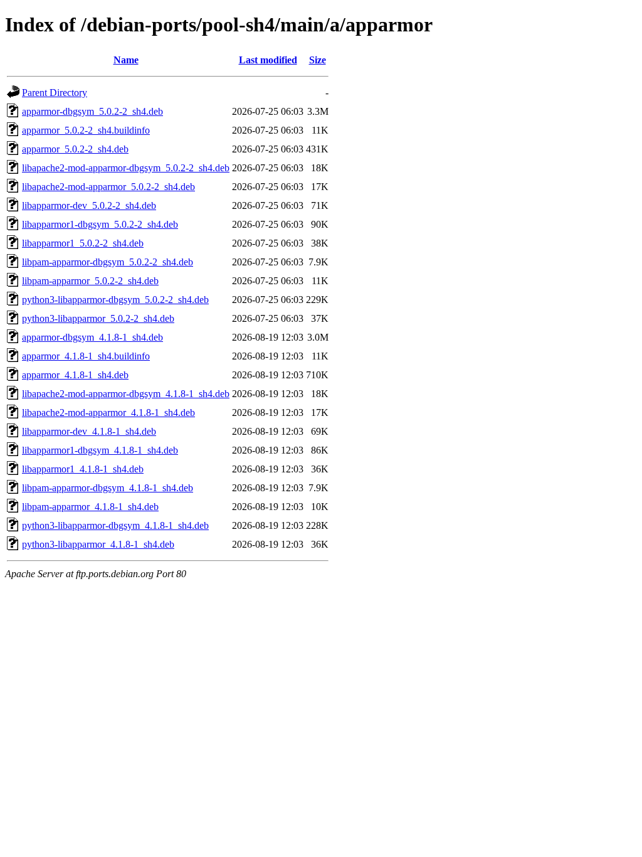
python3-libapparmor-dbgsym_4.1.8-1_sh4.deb (115, 525)
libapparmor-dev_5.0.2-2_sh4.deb (89, 205)
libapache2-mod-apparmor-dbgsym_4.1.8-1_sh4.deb (125, 393)
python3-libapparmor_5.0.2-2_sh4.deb (98, 318)
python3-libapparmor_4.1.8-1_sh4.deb (98, 544)
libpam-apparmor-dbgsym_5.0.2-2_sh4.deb (107, 262)
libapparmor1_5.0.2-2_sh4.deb (83, 243)
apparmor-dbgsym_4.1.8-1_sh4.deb (92, 337)
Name (126, 60)
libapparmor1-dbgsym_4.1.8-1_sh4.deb (100, 450)
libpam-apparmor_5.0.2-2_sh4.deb (90, 280)
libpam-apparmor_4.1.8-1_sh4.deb (90, 506)
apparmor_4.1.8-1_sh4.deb (75, 375)
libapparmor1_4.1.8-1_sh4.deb (83, 469)
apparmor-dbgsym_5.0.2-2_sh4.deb (92, 111)
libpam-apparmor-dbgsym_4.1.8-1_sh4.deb (107, 487)
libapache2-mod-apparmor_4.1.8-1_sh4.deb (108, 412)
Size (317, 60)
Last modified (268, 60)
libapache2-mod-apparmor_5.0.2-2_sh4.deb (108, 186)
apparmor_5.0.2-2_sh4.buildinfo (86, 130)
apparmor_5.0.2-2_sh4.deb (75, 149)
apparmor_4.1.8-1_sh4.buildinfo (86, 356)
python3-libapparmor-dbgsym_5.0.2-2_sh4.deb (115, 299)
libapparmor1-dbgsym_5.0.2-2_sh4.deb (100, 224)
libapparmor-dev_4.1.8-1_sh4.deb (89, 431)
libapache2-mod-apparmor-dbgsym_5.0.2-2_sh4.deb (125, 167)
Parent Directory (54, 92)
